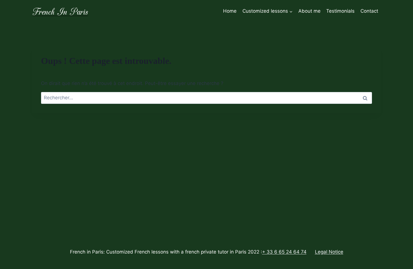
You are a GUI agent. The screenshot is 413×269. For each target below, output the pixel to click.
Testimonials (340, 11)
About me (309, 11)
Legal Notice (329, 252)
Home (230, 11)
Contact (369, 11)
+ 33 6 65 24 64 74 (284, 252)
